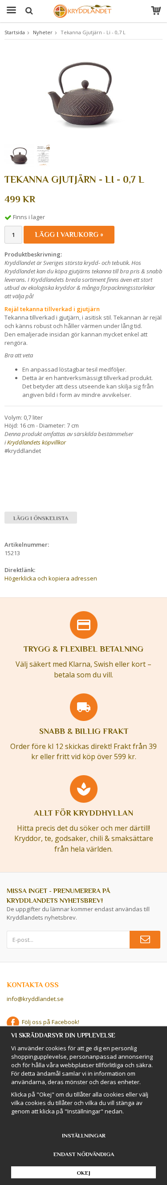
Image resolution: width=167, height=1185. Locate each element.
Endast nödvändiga (83, 1154)
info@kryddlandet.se (35, 999)
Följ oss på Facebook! (49, 1022)
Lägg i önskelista (40, 518)
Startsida (14, 32)
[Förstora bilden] (83, 92)
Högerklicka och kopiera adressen (50, 578)
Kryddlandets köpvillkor (36, 442)
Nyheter (43, 32)
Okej (83, 1172)
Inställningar (84, 1135)
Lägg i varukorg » (69, 235)
